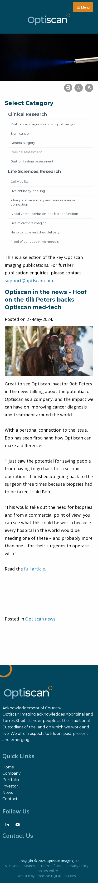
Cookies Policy (46, 870)
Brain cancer (20, 133)
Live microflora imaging (28, 223)
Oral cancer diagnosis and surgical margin (42, 124)
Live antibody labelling (27, 191)
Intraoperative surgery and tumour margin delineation (42, 202)
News (7, 792)
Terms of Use (51, 865)
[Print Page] (68, 88)
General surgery (22, 143)
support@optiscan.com (29, 280)
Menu (85, 7)
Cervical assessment (26, 152)
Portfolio (10, 779)
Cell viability (19, 181)
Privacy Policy (77, 865)
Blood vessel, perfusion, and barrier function (44, 214)
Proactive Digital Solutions (55, 875)
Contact (10, 799)
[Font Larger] (89, 88)
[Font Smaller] (78, 88)
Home (8, 767)
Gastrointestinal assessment (31, 161)
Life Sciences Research (34, 171)
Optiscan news (40, 619)
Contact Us (17, 835)
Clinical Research (27, 114)
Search (29, 865)
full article (34, 569)
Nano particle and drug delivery (34, 232)
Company (11, 773)
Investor (10, 786)
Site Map (12, 865)
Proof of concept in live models (34, 241)
